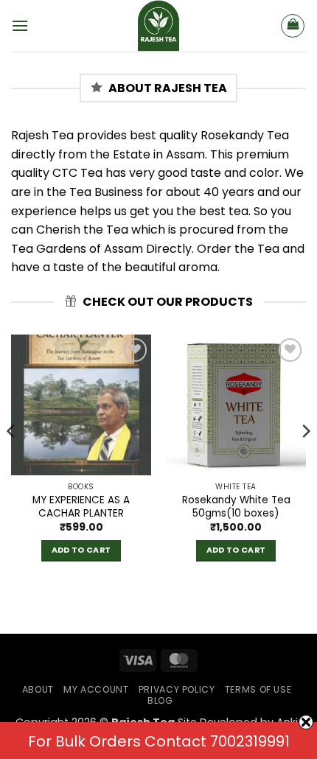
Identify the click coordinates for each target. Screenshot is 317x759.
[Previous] (12, 460)
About (38, 689)
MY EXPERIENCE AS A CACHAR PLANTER (81, 507)
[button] (20, 25)
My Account (95, 689)
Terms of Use (258, 689)
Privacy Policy (177, 689)
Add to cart (81, 550)
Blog (160, 700)
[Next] (305, 460)
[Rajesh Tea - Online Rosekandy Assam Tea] (158, 26)
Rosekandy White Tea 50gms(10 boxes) (236, 507)
